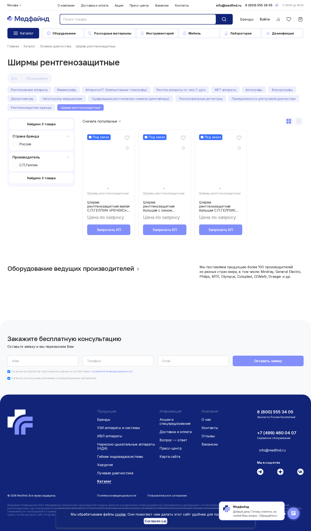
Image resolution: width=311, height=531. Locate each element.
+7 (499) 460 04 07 (276, 432)
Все (14, 78)
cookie (120, 514)
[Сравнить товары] (278, 19)
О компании (66, 5)
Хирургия (105, 465)
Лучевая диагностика (115, 473)
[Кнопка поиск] (224, 19)
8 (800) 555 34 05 (258, 5)
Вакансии (162, 5)
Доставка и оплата (95, 5)
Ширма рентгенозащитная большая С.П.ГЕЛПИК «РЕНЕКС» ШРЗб (217, 208)
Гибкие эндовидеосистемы (120, 456)
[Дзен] (280, 472)
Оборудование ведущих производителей (70, 268)
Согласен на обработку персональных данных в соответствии (71, 371)
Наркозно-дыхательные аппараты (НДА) (126, 446)
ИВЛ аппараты (109, 436)
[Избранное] (288, 19)
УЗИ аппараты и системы (118, 428)
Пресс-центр (139, 5)
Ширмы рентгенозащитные (108, 193)
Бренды (246, 19)
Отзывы (208, 436)
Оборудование (37, 78)
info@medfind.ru (228, 5)
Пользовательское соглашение (167, 495)
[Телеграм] (260, 472)
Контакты (182, 5)
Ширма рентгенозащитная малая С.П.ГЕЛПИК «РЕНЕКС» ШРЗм (108, 208)
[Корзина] (300, 19)
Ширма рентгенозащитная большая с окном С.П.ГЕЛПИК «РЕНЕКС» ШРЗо (162, 210)
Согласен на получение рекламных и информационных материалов (53, 378)
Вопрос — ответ (173, 440)
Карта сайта (170, 456)
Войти (265, 19)
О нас (206, 419)
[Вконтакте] (300, 472)
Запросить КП (109, 230)
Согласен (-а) (155, 521)
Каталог (104, 481)
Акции (119, 5)
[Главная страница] (28, 19)
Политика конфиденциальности (116, 495)
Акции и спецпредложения (175, 421)
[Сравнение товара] (127, 147)
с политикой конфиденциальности (111, 371)
